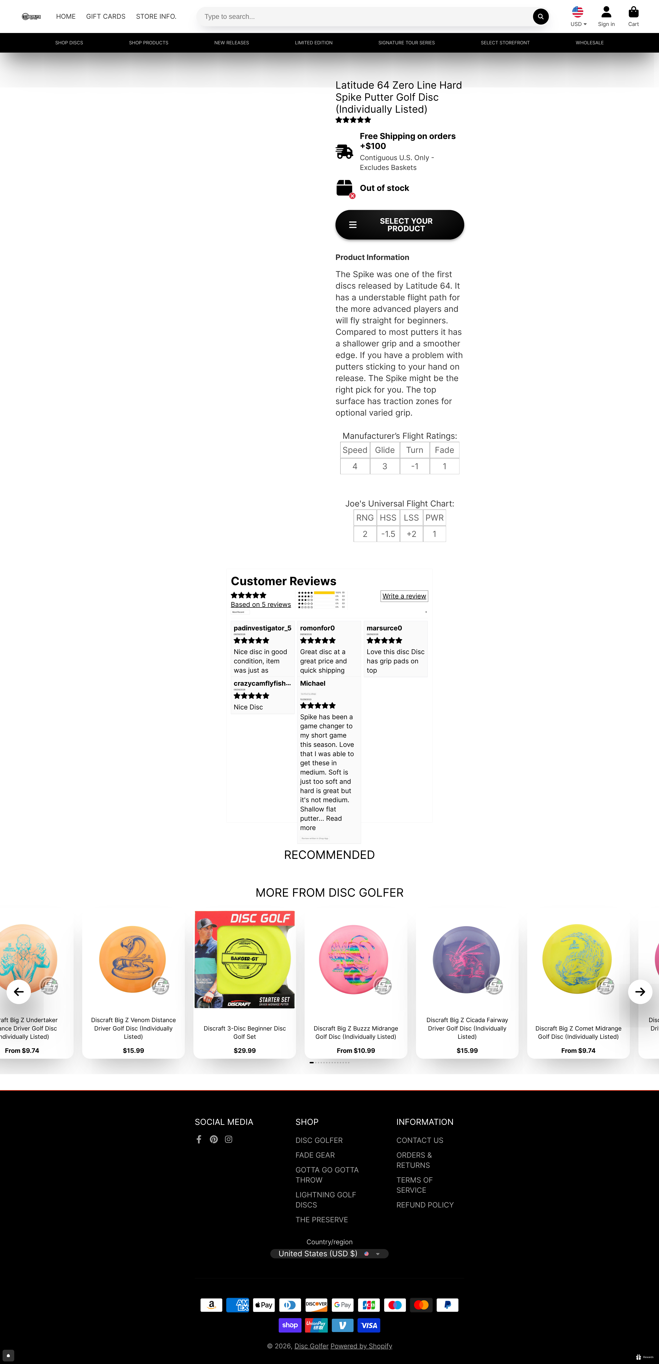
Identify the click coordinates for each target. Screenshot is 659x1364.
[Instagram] (228, 1139)
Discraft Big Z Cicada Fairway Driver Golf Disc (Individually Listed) (467, 983)
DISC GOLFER (319, 1140)
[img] (263, 640)
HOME (66, 16)
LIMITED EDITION (314, 42)
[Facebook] (199, 1139)
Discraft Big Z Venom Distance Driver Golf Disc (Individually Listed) (133, 983)
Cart (633, 16)
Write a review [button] (404, 596)
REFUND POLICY (425, 1204)
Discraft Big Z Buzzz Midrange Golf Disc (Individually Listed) (356, 983)
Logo (31, 16)
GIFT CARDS (105, 16)
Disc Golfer (311, 1346)
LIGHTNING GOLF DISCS (326, 1199)
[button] (353, 120)
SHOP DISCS (69, 42)
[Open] (8, 1355)
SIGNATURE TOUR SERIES (406, 42)
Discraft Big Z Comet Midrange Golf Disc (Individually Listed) (578, 983)
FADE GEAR (315, 1155)
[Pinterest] (214, 1139)
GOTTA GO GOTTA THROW (327, 1174)
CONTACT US (419, 1140)
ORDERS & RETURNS (414, 1160)
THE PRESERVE (322, 1219)
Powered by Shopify (361, 1346)
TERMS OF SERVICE (414, 1185)
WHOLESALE (590, 42)
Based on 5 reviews (261, 604)
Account (606, 16)
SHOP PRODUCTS (148, 42)
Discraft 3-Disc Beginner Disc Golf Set (244, 983)
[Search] (541, 16)
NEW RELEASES (231, 42)
